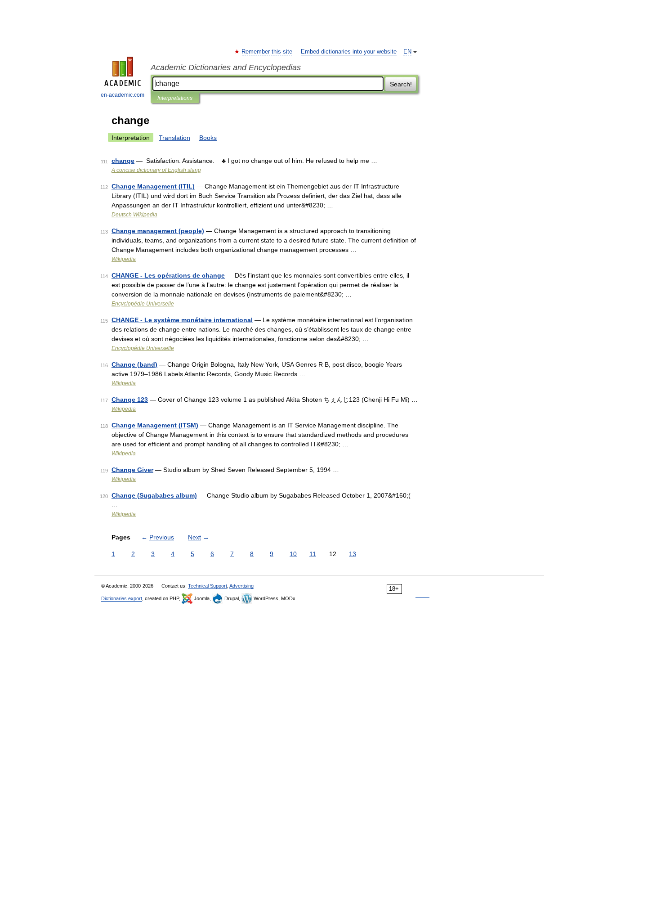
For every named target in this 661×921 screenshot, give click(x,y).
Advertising (241, 586)
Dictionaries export (121, 598)
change (123, 160)
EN (407, 52)
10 (293, 553)
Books (208, 137)
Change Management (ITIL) (153, 186)
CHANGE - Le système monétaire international (182, 319)
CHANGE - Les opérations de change (168, 275)
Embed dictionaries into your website (349, 52)
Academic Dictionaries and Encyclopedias (226, 67)
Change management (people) (158, 230)
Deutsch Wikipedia (134, 214)
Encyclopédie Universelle (143, 304)
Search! (401, 84)
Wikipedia (124, 259)
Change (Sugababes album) (154, 495)
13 (352, 553)
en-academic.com (122, 95)
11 (312, 553)
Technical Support (207, 586)
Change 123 (130, 399)
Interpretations (174, 98)
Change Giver (132, 469)
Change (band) (134, 364)
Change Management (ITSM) (155, 425)
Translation (174, 137)
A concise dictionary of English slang (156, 170)
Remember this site (267, 52)
